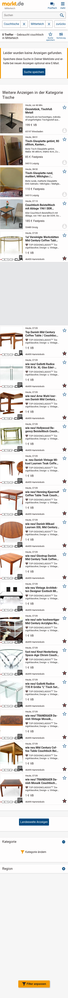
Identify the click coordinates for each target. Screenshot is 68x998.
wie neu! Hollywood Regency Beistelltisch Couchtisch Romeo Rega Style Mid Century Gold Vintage (41, 429)
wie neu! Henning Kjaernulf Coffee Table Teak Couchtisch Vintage (42, 493)
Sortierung (61, 38)
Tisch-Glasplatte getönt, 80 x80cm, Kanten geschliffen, (42, 142)
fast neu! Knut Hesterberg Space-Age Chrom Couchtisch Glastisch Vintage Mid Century (42, 653)
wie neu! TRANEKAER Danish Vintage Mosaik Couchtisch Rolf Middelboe (42, 717)
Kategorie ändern (35, 852)
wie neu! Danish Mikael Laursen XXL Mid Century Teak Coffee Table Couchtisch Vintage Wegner (41, 525)
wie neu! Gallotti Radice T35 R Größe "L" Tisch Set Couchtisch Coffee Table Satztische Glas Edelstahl (41, 685)
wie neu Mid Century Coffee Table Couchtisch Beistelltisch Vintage (41, 749)
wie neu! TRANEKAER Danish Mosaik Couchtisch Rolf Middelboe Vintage (41, 781)
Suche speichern (50, 39)
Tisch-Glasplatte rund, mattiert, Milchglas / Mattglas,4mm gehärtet (40, 174)
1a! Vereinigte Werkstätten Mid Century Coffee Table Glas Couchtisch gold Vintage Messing (42, 238)
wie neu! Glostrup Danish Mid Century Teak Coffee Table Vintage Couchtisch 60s (41, 557)
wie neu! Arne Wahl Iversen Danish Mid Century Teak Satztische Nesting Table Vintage (40, 397)
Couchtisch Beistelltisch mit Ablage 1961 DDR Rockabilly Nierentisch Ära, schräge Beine (42, 206)
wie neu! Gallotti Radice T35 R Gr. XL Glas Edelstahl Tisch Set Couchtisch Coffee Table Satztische (41, 365)
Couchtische (11, 24)
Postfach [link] (52, 8)
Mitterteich (37, 24)
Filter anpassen (36, 984)
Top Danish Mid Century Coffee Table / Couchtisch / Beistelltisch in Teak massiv (41, 334)
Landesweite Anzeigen (34, 822)
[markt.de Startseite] (13, 3)
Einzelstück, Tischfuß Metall (38, 111)
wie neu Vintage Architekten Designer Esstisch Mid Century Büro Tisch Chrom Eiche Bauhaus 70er (41, 589)
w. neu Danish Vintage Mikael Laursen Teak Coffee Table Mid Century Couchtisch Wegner (41, 461)
